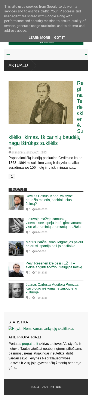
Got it (59, 38)
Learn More (39, 38)
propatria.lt (30, 343)
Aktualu (18, 65)
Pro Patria (55, 386)
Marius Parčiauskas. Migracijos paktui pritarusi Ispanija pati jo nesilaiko (54, 244)
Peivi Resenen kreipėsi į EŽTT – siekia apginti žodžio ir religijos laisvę (54, 265)
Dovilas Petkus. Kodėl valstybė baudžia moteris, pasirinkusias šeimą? (49, 200)
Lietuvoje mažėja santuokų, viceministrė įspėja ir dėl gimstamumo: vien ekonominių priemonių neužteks (54, 222)
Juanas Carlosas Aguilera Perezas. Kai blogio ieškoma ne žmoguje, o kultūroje (52, 288)
